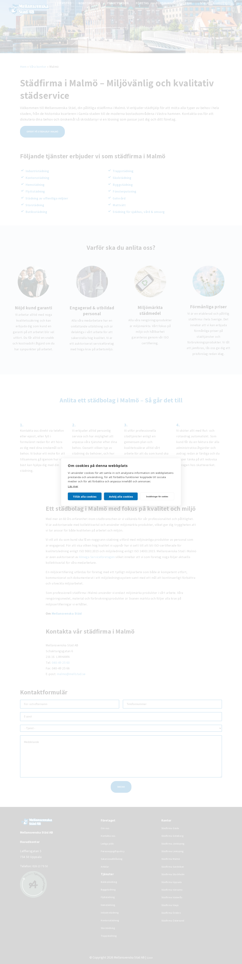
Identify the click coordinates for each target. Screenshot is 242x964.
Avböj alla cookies (121, 496)
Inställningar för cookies (157, 496)
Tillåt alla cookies (84, 496)
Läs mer (73, 486)
